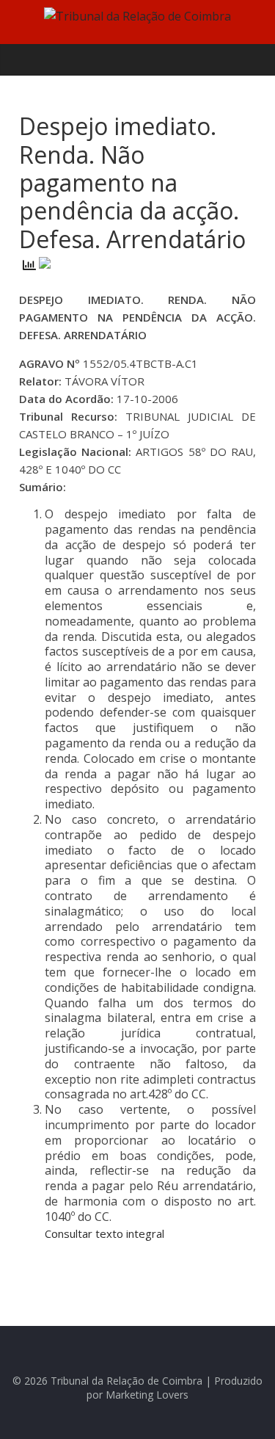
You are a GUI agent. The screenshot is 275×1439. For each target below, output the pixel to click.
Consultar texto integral (104, 1233)
